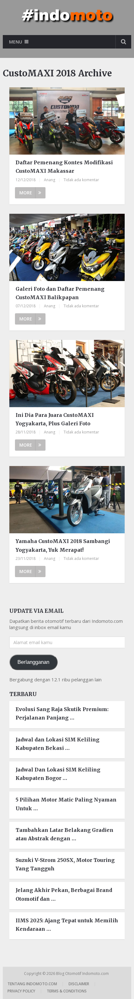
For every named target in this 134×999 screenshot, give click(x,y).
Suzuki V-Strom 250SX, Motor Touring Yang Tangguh (65, 864)
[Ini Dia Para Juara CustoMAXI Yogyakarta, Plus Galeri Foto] (67, 373)
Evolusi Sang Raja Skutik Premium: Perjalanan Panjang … (62, 713)
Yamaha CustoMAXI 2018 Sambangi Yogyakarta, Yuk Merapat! (63, 545)
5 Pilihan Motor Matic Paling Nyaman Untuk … (66, 804)
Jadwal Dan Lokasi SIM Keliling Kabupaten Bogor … (58, 773)
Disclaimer (79, 983)
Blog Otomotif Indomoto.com (83, 973)
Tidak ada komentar (81, 179)
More (25, 193)
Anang (49, 179)
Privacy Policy (21, 991)
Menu (15, 42)
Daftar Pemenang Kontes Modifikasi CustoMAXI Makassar (64, 166)
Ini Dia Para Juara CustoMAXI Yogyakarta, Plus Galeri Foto (55, 419)
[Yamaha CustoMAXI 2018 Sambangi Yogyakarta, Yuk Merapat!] (67, 499)
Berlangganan (33, 662)
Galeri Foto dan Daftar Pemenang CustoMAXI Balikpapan (60, 293)
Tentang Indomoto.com (32, 983)
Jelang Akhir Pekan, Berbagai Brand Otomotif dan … (64, 894)
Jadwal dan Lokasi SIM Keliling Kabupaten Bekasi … (57, 743)
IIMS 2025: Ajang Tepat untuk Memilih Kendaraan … (67, 924)
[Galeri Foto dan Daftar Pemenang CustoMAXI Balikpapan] (67, 247)
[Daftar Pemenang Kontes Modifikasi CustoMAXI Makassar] (67, 121)
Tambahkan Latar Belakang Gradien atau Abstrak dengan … (64, 834)
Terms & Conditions (67, 991)
